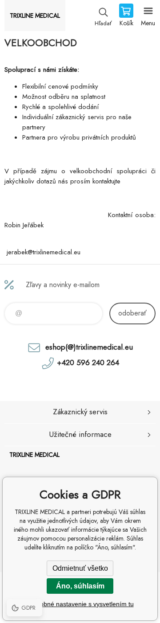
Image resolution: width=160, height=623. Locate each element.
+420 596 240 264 (88, 362)
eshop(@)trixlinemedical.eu (89, 347)
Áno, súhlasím (80, 586)
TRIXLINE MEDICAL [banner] (35, 15)
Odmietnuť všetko (80, 568)
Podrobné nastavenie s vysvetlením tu (80, 603)
